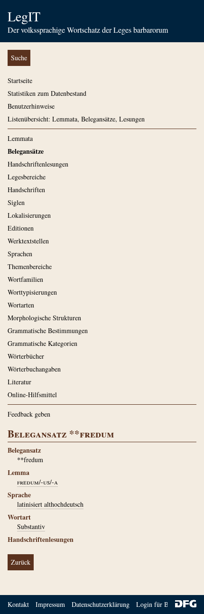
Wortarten (21, 304)
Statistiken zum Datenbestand (47, 93)
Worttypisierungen (32, 292)
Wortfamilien (25, 279)
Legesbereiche (27, 176)
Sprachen (20, 253)
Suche (19, 57)
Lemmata (20, 138)
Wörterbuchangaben (34, 368)
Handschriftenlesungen (38, 163)
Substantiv (31, 526)
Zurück (20, 562)
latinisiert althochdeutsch (50, 504)
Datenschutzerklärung (101, 604)
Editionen (21, 228)
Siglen (16, 202)
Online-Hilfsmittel (32, 394)
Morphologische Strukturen (44, 317)
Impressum (50, 604)
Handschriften (26, 189)
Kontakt (18, 604)
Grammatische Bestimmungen (48, 330)
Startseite (20, 80)
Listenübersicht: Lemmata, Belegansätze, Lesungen (76, 118)
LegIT (24, 16)
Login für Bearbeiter (164, 604)
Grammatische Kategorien (42, 343)
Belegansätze (26, 151)
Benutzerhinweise (31, 106)
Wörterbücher (26, 356)
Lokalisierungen (29, 215)
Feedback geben (29, 414)
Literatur (19, 381)
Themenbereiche (30, 266)
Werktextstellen (28, 240)
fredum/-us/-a (37, 481)
